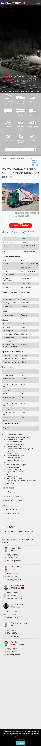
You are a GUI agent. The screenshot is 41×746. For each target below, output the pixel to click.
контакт (16, 232)
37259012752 (12, 558)
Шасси (28, 158)
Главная (5, 158)
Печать (6, 232)
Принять (20, 743)
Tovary (12, 158)
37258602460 (12, 652)
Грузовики (20, 158)
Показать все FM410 (28, 232)
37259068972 (12, 633)
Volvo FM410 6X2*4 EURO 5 (35, 161)
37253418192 (12, 595)
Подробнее (21, 739)
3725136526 (11, 614)
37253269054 (12, 577)
